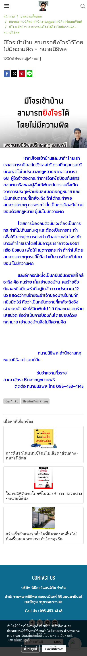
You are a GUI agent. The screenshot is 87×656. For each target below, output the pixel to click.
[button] (81, 6)
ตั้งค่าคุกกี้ (30, 648)
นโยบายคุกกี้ (22, 640)
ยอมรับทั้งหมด (54, 648)
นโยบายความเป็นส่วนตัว (57, 635)
